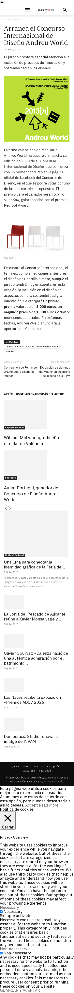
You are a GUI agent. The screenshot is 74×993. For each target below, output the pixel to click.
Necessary (13, 911)
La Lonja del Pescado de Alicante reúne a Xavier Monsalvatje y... (35, 616)
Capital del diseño (14, 427)
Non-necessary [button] (13, 948)
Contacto (38, 766)
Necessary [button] (9, 907)
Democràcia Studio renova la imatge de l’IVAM (31, 739)
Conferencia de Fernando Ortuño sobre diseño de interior (20, 372)
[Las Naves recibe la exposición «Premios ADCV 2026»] (37, 685)
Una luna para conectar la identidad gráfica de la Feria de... (34, 564)
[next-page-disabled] (10, 508)
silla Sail (10, 351)
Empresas (10, 478)
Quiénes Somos (20, 766)
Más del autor (53, 394)
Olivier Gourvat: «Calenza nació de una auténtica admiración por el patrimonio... (36, 658)
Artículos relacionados (23, 394)
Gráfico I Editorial (14, 555)
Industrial (19, 19)
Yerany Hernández (54, 781)
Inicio (7, 19)
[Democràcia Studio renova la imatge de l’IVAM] (37, 724)
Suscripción (53, 766)
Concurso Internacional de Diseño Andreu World (32, 346)
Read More (48, 805)
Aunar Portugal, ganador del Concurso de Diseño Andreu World (31, 493)
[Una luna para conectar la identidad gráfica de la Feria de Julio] (37, 534)
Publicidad (45, 770)
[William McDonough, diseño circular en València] (37, 414)
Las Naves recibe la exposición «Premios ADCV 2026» (32, 699)
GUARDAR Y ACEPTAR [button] (20, 990)
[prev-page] (6, 508)
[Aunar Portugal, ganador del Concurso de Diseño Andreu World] (37, 465)
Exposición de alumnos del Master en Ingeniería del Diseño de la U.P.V (54, 372)
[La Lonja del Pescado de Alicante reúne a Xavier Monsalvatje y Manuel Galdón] (37, 602)
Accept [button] (31, 805)
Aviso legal (29, 770)
